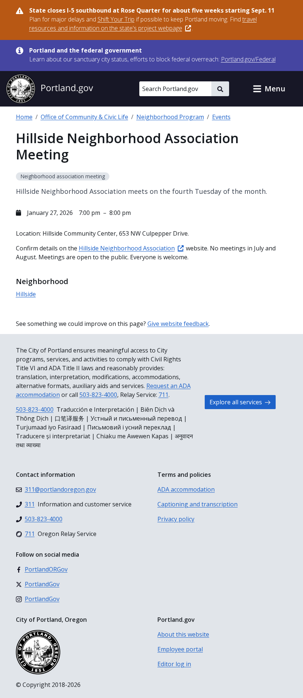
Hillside (26, 294)
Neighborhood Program (170, 117)
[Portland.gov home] (49, 89)
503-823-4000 (98, 395)
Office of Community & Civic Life (84, 117)
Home (24, 117)
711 (163, 395)
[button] (269, 88)
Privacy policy (175, 519)
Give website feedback (178, 324)
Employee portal (180, 649)
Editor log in (174, 664)
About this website (183, 634)
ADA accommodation (186, 489)
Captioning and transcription (197, 504)
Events (221, 117)
